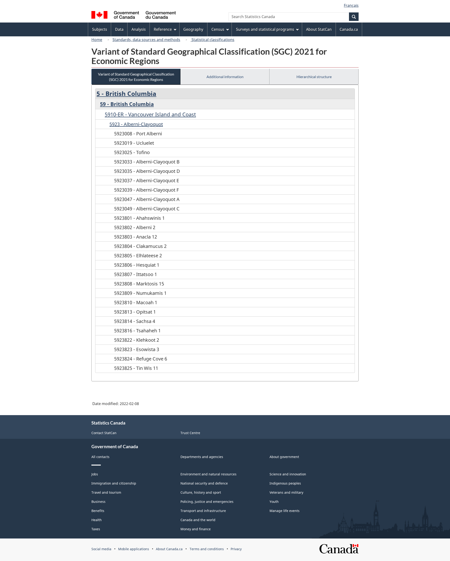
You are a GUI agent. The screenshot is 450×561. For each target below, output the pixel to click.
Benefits (97, 510)
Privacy (236, 549)
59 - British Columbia (127, 103)
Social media (101, 549)
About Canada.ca (169, 549)
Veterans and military (286, 492)
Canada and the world (197, 520)
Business (98, 501)
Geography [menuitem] (193, 29)
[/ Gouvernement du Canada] (133, 15)
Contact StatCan (103, 433)
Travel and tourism (106, 492)
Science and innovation (288, 474)
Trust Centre (190, 433)
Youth (274, 501)
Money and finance (195, 529)
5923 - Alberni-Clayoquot (136, 124)
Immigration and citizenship (113, 483)
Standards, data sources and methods (146, 39)
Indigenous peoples (285, 483)
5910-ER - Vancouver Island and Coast (150, 114)
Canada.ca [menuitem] (349, 29)
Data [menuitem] (119, 29)
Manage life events (285, 510)
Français (351, 5)
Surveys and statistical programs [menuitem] (265, 29)
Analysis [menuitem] (138, 29)
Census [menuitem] (217, 29)
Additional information (225, 76)
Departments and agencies (201, 457)
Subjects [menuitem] (99, 29)
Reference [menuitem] (163, 29)
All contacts (100, 457)
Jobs (94, 474)
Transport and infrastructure (203, 510)
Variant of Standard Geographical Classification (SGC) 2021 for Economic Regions (136, 77)
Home (96, 39)
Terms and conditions (207, 549)
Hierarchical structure (314, 76)
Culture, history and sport (200, 492)
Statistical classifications (212, 39)
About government (284, 457)
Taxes (95, 529)
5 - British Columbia (126, 93)
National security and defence (204, 483)
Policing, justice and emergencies (206, 501)
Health (96, 520)
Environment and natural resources (208, 474)
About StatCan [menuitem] (319, 29)
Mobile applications (133, 549)
